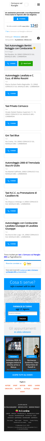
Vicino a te (28, 40)
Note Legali (18, 420)
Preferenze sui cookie (20, 422)
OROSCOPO (8, 389)
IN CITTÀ (18, 389)
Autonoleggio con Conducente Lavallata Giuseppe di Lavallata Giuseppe (21, 225)
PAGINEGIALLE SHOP (33, 413)
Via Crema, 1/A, (11, 141)
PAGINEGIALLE (21, 413)
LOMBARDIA (22, 56)
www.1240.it (25, 26)
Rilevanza (17, 37)
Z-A (26, 37)
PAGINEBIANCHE (19, 415)
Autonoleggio (9, 51)
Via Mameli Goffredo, (13, 172)
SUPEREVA (34, 417)
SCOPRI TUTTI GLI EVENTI (22, 375)
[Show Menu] (38, 4)
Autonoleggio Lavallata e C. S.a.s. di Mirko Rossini (19, 77)
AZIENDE (36, 389)
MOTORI (22, 385)
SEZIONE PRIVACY (34, 407)
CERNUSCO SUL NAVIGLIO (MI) (17, 86)
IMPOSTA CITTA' (22, 407)
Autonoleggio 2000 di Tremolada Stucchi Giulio (22, 164)
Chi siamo (10, 420)
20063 (19, 54)
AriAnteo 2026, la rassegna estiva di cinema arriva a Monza (13, 363)
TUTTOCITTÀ (28, 415)
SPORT (15, 385)
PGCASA (11, 415)
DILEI (34, 415)
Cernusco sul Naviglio (16, 4)
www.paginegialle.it (29, 264)
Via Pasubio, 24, (11, 54)
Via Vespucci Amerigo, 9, (14, 202)
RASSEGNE (13, 357)
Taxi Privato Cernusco (16, 106)
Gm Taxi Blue (12, 135)
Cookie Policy (34, 420)
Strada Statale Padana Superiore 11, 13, (20, 112)
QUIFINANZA (18, 417)
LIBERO (8, 413)
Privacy (26, 420)
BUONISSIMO (26, 417)
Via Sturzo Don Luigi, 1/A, (15, 235)
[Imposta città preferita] (7, 4)
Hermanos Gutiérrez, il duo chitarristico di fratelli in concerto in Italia (32, 364)
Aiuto (29, 422)
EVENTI (22, 392)
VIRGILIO (13, 413)
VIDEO (30, 385)
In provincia (19, 40)
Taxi (6, 81)
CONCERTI (31, 357)
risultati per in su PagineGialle (22, 271)
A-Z (23, 37)
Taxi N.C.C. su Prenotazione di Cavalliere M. (21, 194)
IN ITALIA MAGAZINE (10, 407)
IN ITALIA (27, 389)
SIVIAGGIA (11, 417)
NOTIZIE (7, 385)
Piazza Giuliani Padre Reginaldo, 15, (19, 84)
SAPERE (37, 385)
